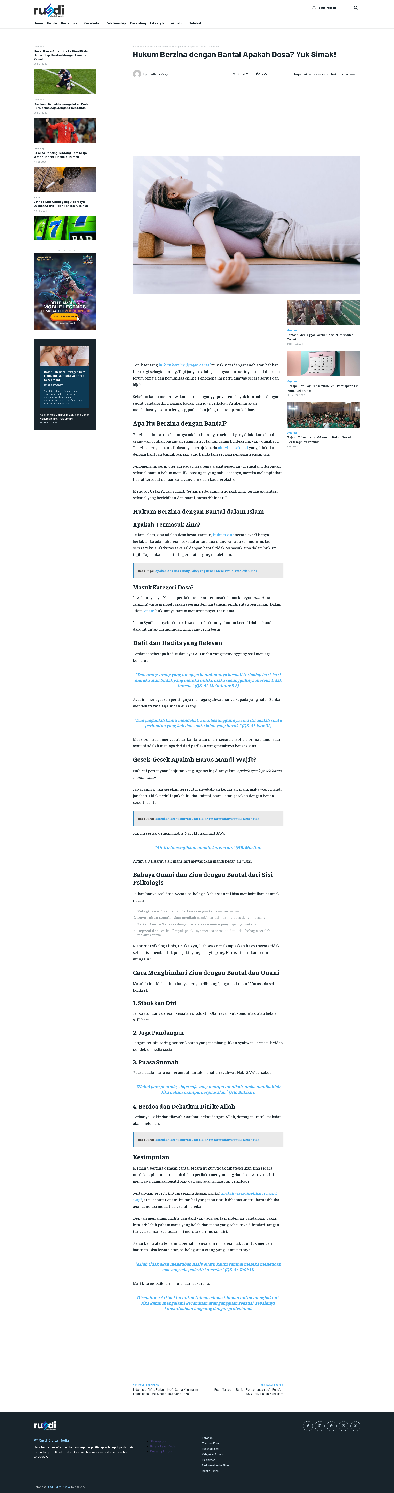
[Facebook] (308, 1426)
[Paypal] (332, 1426)
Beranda (137, 46)
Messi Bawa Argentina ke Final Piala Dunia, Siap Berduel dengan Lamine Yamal (61, 55)
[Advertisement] (114, 106)
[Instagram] (320, 1426)
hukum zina (339, 74)
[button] (355, 7)
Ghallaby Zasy (53, 384)
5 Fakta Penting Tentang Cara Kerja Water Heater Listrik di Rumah (60, 155)
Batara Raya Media (163, 1446)
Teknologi (39, 148)
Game (37, 197)
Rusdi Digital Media (58, 1486)
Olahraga (39, 46)
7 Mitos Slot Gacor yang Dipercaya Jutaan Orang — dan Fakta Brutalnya (61, 203)
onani (354, 74)
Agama (149, 46)
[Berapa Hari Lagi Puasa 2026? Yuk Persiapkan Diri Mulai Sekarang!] (323, 364)
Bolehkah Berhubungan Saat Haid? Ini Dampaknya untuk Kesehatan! (64, 375)
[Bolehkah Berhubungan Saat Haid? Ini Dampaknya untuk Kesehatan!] (64, 356)
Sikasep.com (158, 1441)
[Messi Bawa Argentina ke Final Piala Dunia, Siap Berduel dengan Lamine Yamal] (65, 81)
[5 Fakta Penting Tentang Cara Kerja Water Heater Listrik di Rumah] (65, 179)
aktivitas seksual (316, 74)
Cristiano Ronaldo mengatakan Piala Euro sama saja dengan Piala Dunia (61, 106)
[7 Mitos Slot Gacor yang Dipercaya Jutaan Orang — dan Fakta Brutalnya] (65, 228)
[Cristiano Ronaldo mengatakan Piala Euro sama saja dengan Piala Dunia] (65, 130)
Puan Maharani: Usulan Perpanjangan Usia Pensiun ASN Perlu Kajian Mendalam (248, 1391)
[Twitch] (343, 1426)
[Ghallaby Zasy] (138, 74)
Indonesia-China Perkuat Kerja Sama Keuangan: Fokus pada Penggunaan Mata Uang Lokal (165, 1391)
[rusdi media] (113, 10)
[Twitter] (355, 1426)
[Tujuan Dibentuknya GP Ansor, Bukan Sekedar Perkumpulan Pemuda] (323, 415)
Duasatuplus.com (161, 1451)
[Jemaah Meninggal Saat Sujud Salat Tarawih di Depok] (323, 312)
